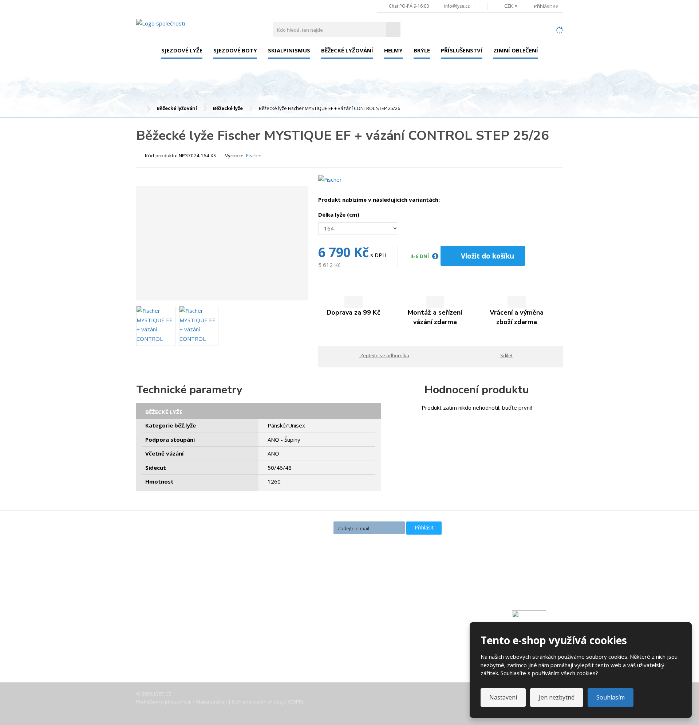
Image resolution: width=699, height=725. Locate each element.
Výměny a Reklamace (168, 634)
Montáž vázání (304, 588)
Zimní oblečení (515, 50)
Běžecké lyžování (347, 50)
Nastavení (503, 697)
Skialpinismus (289, 50)
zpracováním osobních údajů (364, 540)
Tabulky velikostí (162, 644)
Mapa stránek (211, 701)
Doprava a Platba (164, 623)
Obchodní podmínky (166, 654)
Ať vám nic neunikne (298, 527)
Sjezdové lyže (181, 50)
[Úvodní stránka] (160, 23)
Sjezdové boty (235, 50)
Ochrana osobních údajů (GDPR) (267, 701)
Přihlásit (424, 527)
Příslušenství (461, 50)
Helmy (393, 50)
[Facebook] (480, 6)
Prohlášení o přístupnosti (163, 701)
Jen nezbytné (556, 697)
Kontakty (153, 613)
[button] (506, 6)
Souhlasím (610, 697)
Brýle (422, 50)
